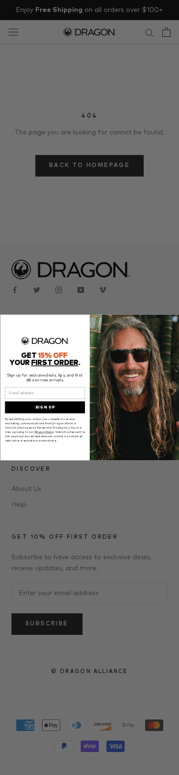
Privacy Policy (43, 432)
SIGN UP (45, 408)
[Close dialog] (174, 319)
